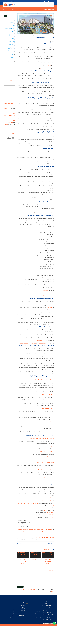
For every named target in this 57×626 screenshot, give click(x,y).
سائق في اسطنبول (39, 340)
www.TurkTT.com (22, 611)
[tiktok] (11, 1)
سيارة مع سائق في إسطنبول (36, 615)
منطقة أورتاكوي (35, 559)
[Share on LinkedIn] (31, 539)
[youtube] (10, 1)
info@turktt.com (22, 608)
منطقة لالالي (38, 515)
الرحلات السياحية (37, 607)
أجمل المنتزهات (38, 529)
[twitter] (13, 1)
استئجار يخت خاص (13, 38)
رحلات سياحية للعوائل (45, 295)
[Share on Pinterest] (33, 539)
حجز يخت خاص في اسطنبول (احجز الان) (9, 103)
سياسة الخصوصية (5, 624)
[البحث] (5, 16)
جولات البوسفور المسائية (12, 44)
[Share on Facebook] (35, 539)
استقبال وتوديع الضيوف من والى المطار (46, 500)
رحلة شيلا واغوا (12, 607)
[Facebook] (4, 1)
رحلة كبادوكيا (29, 503)
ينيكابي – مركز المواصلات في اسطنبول (23, 561)
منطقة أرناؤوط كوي (50, 512)
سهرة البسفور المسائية (12, 41)
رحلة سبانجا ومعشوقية (34, 503)
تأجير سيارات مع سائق (45, 290)
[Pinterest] (22, 615)
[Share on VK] (27, 539)
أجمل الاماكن (50, 529)
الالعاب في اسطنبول (25, 529)
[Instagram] (6, 1)
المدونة (8, 624)
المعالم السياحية (38, 611)
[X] (27, 615)
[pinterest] (8, 1)
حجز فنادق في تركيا (37, 613)
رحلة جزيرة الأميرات (49, 505)
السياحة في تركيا (13, 26)
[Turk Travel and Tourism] (10, 5)
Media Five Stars (50, 624)
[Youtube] (21, 615)
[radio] (22, 524)
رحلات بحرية (48, 610)
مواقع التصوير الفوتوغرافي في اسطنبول (48, 561)
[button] (54, 623)
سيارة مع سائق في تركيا (12, 32)
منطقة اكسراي (51, 517)
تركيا (46, 601)
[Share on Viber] (29, 539)
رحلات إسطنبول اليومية (12, 35)
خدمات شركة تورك (37, 609)
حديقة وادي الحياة (50, 307)
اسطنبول (29, 529)
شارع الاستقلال (45, 510)
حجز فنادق (49, 65)
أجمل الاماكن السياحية (44, 529)
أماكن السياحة (33, 529)
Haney (14, 115)
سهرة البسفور (12, 615)
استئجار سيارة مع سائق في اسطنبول (10, 29)
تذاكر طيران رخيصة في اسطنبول (45, 68)
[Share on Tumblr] (22, 539)
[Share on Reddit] (24, 539)
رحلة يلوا (13, 609)
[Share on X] (37, 539)
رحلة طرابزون (12, 611)
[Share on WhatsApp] (18, 539)
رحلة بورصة (43, 505)
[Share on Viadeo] (20, 539)
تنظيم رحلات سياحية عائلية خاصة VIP (10, 47)
